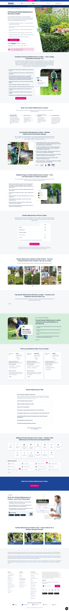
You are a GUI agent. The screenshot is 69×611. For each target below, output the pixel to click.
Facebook (43, 590)
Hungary (46, 604)
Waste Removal (27, 466)
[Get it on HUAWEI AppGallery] (23, 515)
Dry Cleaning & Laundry (42, 466)
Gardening (26, 469)
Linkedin (58, 590)
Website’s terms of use (22, 585)
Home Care (32, 596)
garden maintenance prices (23, 217)
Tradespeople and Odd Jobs (42, 470)
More (37, 3)
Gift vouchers (10, 581)
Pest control (32, 586)
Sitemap (9, 592)
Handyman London (33, 591)
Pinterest (49, 590)
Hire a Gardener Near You (20, 98)
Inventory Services (42, 463)
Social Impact (10, 583)
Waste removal (33, 583)
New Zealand (25, 604)
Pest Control (13, 466)
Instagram (55, 590)
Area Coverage (10, 590)
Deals (35, 3)
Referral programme (11, 584)
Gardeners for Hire (13, 39)
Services (18, 3)
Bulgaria (55, 604)
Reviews (20, 575)
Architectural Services (55, 469)
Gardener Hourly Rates (34, 244)
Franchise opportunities (11, 586)
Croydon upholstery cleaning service (21, 561)
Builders (52, 466)
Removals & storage (34, 582)
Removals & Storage (15, 469)
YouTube (52, 590)
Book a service (58, 3)
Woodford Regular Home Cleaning (31, 556)
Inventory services (33, 585)
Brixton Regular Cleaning (20, 556)
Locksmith (12, 463)
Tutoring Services (33, 595)
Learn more (37, 339)
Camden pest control (32, 561)
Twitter (46, 590)
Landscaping (26, 463)
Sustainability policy (22, 582)
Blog (8, 589)
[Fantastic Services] (11, 3)
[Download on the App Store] (11, 515)
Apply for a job (30, 3)
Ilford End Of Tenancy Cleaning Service (45, 556)
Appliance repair (33, 588)
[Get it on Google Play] (17, 515)
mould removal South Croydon (43, 561)
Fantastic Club (24, 3)
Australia (15, 604)
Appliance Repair (54, 463)
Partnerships (10, 587)
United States (36, 604)
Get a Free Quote (34, 485)
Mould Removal (33, 598)
